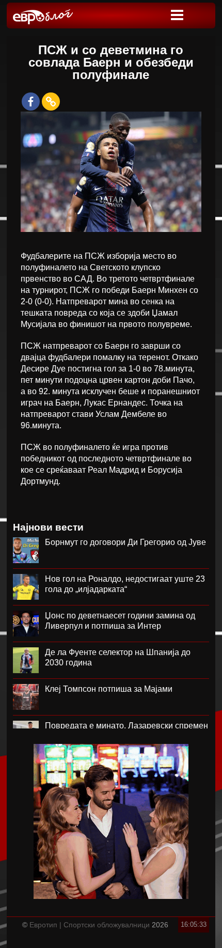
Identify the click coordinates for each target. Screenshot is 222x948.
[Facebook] (31, 101)
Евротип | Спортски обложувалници (89, 925)
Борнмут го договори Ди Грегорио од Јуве (125, 542)
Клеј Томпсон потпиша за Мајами (108, 689)
